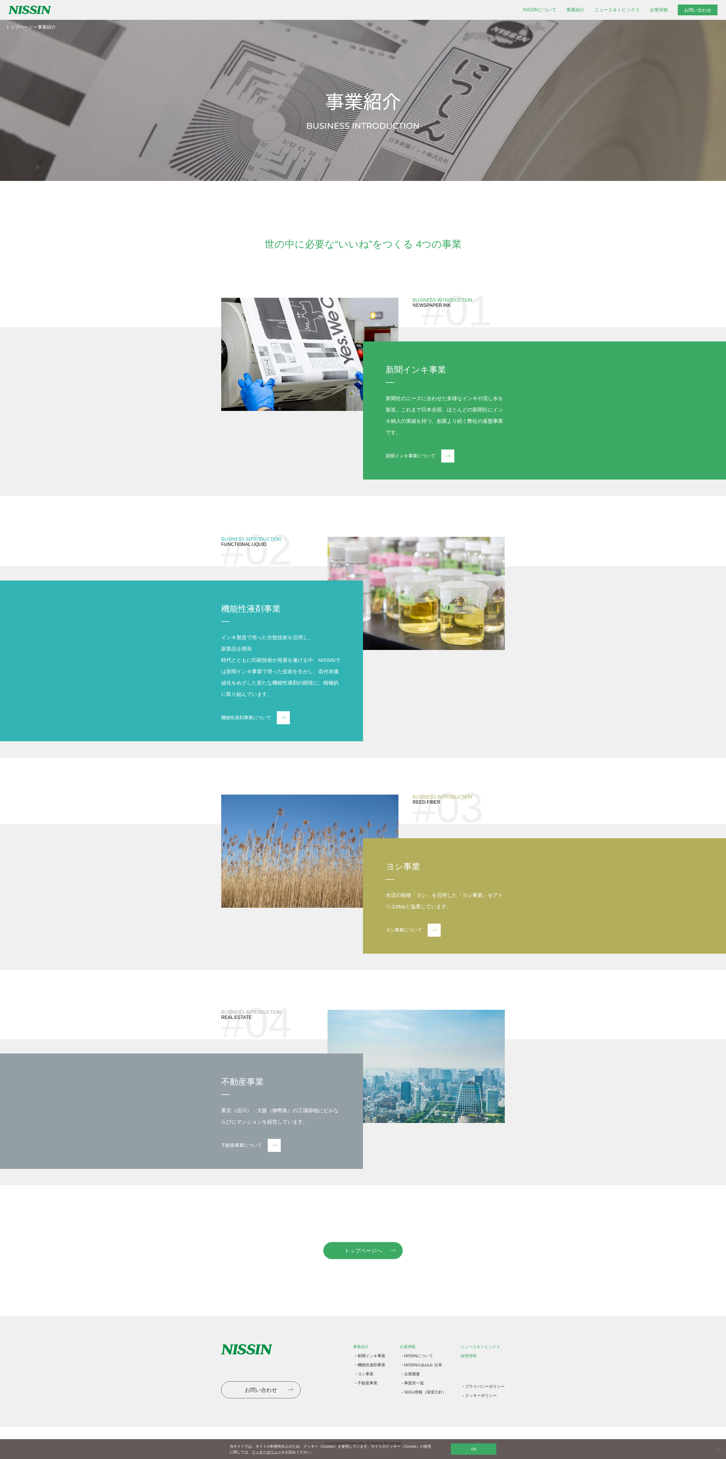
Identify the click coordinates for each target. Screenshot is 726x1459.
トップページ (19, 27)
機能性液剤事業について (246, 717)
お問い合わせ (697, 10)
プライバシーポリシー (485, 1386)
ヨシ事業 (365, 1374)
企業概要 (412, 1374)
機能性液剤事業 (371, 1365)
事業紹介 (575, 9)
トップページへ (363, 1251)
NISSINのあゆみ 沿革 (423, 1365)
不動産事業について (241, 1145)
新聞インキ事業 (371, 1356)
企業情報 (659, 9)
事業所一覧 (414, 1383)
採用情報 (468, 1356)
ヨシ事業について (404, 930)
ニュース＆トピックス (617, 9)
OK (473, 1449)
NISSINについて (539, 9)
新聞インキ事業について (411, 455)
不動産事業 (367, 1383)
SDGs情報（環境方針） (425, 1392)
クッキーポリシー (481, 1395)
